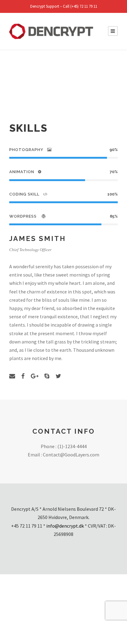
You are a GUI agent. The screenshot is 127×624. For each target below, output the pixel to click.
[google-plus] (34, 376)
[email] (12, 376)
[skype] (46, 376)
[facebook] (23, 376)
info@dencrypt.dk (65, 526)
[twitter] (58, 376)
